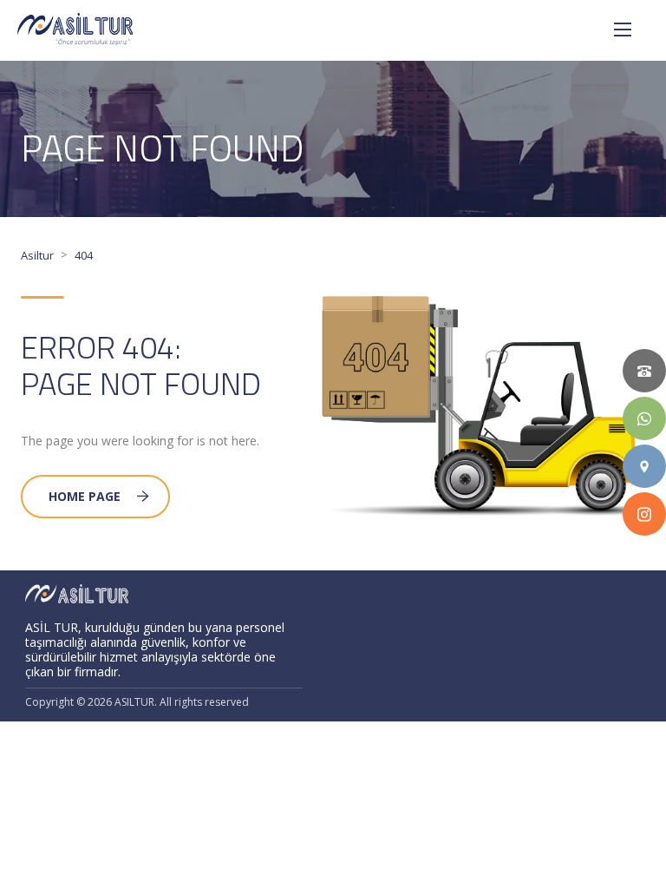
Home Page (85, 496)
